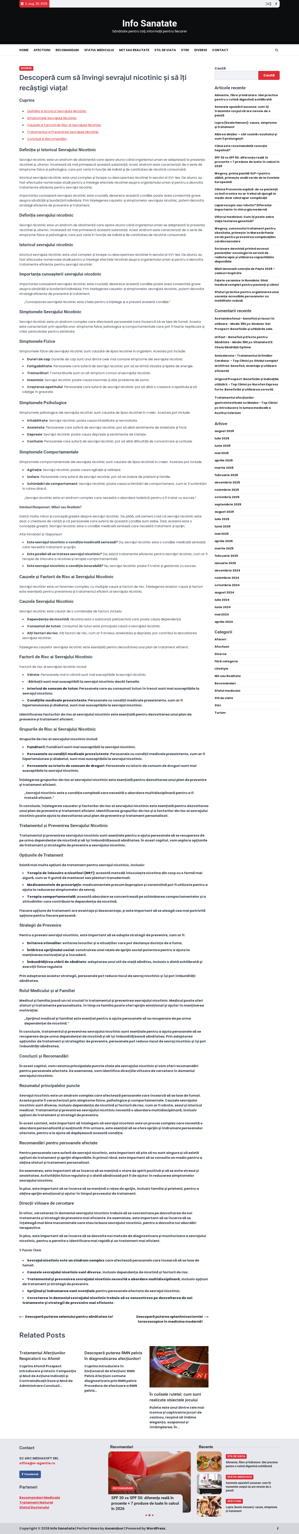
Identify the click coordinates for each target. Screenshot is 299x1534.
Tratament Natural (36, 1502)
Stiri (185, 50)
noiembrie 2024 (227, 578)
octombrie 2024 (227, 585)
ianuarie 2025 (225, 563)
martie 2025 (224, 548)
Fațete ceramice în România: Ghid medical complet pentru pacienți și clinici (247, 283)
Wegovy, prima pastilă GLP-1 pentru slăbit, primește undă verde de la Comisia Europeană (247, 178)
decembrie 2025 (227, 482)
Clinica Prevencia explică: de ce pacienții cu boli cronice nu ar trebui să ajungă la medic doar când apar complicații (246, 193)
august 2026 (224, 431)
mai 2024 (222, 614)
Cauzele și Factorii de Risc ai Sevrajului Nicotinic (64, 125)
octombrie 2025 (227, 497)
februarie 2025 (226, 556)
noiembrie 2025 (227, 490)
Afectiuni (42, 50)
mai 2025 (222, 534)
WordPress (155, 1528)
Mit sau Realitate (134, 50)
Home (23, 50)
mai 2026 (222, 453)
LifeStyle (221, 669)
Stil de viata (165, 50)
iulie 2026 (222, 438)
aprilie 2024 (224, 622)
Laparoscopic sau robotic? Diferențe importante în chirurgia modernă (243, 207)
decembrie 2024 (227, 570)
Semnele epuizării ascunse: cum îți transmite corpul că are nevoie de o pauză (243, 111)
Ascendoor (114, 1528)
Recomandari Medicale (39, 1497)
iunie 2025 (222, 526)
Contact (220, 50)
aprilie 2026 (224, 460)
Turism (220, 713)
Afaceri (220, 639)
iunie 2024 (223, 607)
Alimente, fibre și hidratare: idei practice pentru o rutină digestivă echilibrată (246, 97)
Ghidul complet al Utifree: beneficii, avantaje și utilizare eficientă (246, 366)
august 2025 (224, 512)
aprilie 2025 (224, 541)
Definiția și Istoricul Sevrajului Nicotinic (56, 111)
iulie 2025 (222, 519)
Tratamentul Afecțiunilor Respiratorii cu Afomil (42, 1356)
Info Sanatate (149, 23)
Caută (220, 68)
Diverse (200, 50)
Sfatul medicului (99, 50)
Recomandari (67, 50)
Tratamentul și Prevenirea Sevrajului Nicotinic (63, 132)
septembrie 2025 (228, 504)
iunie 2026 (222, 446)
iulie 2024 (222, 600)
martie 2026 (224, 468)
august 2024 (224, 592)
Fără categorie (226, 661)
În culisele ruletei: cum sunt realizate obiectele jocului (175, 1397)
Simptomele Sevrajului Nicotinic (52, 118)
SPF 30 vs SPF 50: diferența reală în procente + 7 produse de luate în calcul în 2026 (247, 162)
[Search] (277, 50)
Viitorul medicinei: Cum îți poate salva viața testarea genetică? (244, 219)
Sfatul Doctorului (34, 1507)
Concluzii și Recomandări (47, 139)
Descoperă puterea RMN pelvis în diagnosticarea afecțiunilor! (113, 1356)
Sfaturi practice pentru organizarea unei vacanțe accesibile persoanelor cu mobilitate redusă (247, 296)
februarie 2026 (226, 475)
